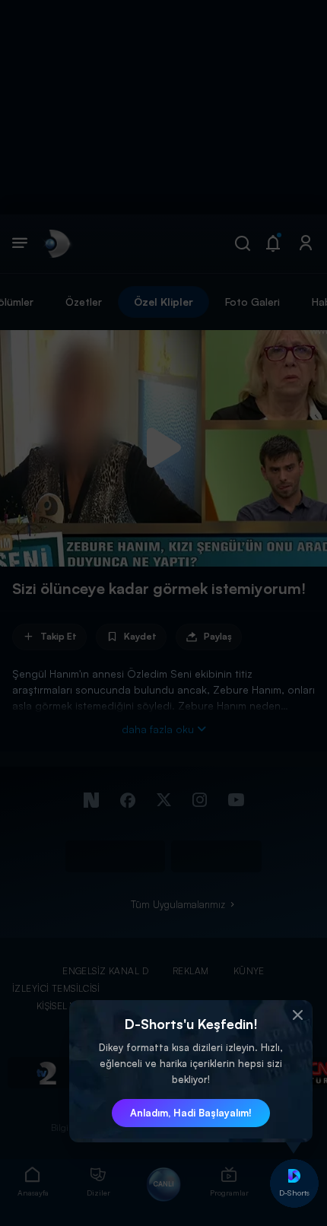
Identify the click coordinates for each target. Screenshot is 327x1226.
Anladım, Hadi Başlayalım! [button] (191, 1113)
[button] (297, 1015)
